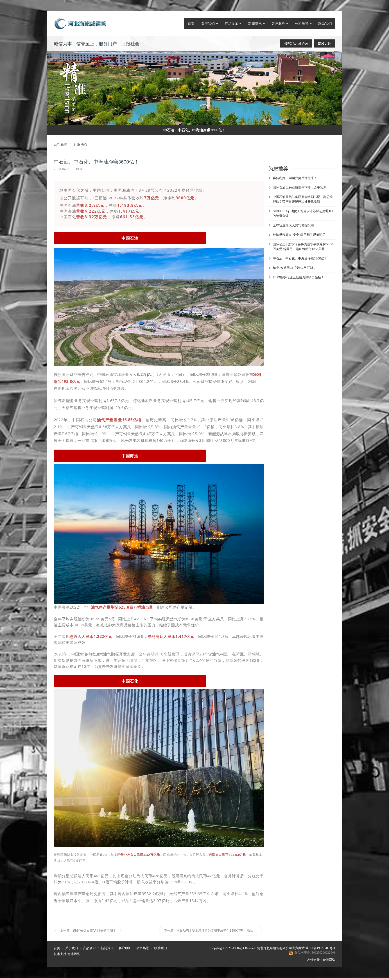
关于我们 (208, 23)
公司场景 (302, 23)
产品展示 (232, 23)
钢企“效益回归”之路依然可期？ (294, 268)
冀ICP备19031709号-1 (320, 948)
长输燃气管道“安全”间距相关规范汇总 (299, 235)
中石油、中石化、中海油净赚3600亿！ (300, 258)
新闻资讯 (255, 23)
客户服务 (278, 23)
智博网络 (73, 954)
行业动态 (80, 144)
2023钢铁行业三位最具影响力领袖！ (298, 277)
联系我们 (325, 23)
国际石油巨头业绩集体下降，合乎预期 (299, 187)
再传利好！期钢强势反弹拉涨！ (295, 178)
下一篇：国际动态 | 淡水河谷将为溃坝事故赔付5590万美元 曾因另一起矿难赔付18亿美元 (213, 930)
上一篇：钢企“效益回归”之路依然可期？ (88, 930)
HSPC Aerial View (295, 43)
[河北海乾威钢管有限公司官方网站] (81, 23)
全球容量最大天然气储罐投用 (293, 225)
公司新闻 (60, 144)
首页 (191, 23)
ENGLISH (325, 43)
